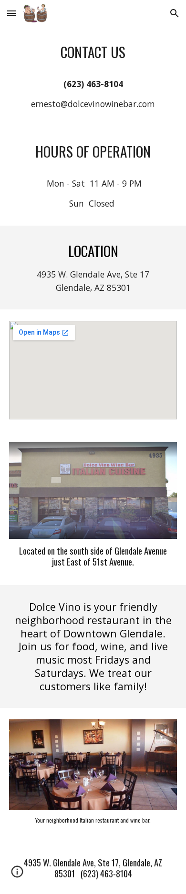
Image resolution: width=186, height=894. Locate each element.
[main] (93, 76)
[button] (11, 13)
